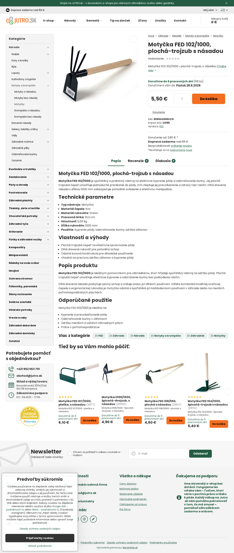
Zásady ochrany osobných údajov (127, 542)
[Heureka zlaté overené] (30, 425)
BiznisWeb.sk (130, 547)
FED (161, 126)
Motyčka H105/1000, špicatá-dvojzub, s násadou (116, 400)
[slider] (173, 58)
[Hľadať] (196, 21)
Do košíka (208, 98)
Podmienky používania (163, 542)
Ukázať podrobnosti (40, 546)
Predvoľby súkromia (93, 542)
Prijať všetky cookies (40, 538)
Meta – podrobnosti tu (45, 509)
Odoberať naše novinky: (47, 457)
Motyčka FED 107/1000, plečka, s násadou (75, 403)
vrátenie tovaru (181, 146)
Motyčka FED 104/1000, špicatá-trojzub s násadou (208, 403)
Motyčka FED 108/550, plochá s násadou (160, 403)
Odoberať (200, 454)
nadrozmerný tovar (181, 150)
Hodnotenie (156, 59)
